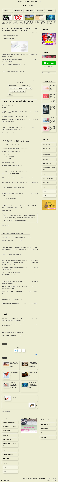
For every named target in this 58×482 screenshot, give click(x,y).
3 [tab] (29, 25)
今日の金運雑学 (46, 155)
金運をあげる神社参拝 (48, 178)
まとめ (10, 94)
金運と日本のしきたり (48, 163)
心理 (45, 191)
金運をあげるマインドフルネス (49, 168)
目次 (18, 82)
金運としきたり (44, 433)
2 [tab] (28, 25)
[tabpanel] (7, 19)
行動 (45, 195)
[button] (55, 72)
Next (57, 18)
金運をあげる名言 (47, 174)
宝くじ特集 (45, 159)
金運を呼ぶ (5, 343)
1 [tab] (26, 25)
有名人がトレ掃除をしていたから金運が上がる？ (19, 85)
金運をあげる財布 (47, 182)
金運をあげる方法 (45, 428)
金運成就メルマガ (45, 420)
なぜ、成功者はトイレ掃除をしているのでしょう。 (20, 88)
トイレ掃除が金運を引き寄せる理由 (17, 91)
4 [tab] (31, 25)
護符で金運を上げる (45, 424)
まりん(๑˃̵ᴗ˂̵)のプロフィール (49, 149)
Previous (0, 18)
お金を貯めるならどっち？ (49, 144)
